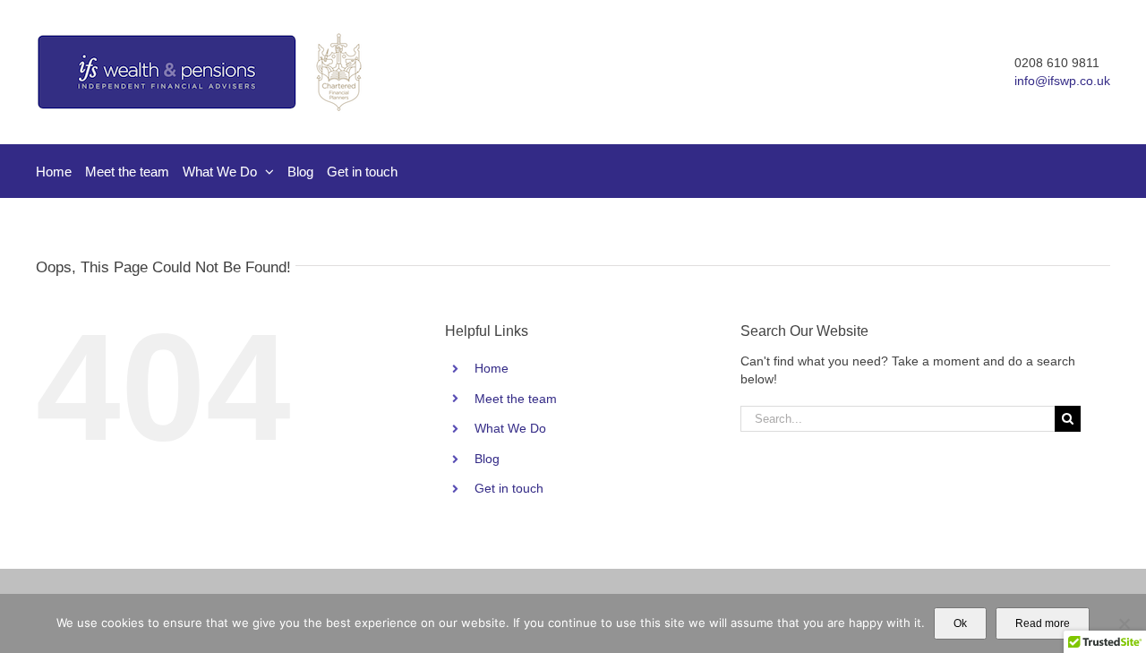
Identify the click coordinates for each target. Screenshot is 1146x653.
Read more (1042, 623)
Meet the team (516, 398)
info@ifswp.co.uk (1062, 80)
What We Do (510, 428)
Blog (487, 458)
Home (492, 368)
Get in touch (509, 488)
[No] (1124, 623)
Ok (960, 623)
